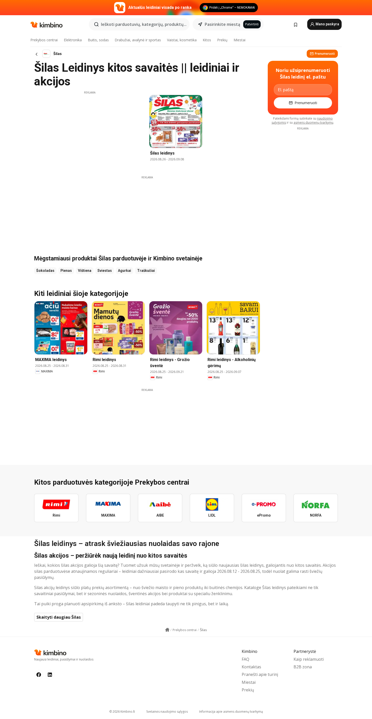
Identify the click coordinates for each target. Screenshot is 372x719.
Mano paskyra (327, 24)
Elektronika (73, 39)
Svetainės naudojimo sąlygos (167, 711)
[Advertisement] (90, 129)
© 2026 (122, 711)
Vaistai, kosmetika (182, 39)
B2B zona (303, 667)
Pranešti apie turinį (260, 674)
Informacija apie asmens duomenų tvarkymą (231, 711)
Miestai (239, 39)
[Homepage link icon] (167, 630)
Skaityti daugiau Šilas (58, 617)
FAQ (245, 659)
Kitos (207, 39)
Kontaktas (251, 667)
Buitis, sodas (98, 39)
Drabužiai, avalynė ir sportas (138, 39)
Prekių (222, 39)
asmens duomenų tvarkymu (313, 122)
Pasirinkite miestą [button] (222, 24)
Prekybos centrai (44, 39)
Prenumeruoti (325, 53)
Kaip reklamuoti (309, 659)
